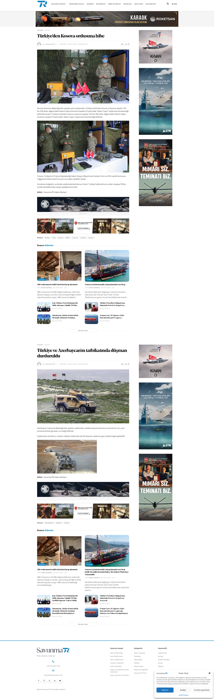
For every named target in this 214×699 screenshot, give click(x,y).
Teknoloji (127, 4)
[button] (209, 673)
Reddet (183, 690)
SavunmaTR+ (151, 4)
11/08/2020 (62, 44)
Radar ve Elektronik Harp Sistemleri (119, 671)
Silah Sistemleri (116, 666)
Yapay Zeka (138, 4)
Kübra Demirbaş (46, 287)
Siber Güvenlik (114, 4)
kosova (60, 238)
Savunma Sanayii (58, 4)
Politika (136, 663)
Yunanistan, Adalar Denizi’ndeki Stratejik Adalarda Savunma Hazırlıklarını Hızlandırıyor (65, 611)
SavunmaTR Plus (140, 673)
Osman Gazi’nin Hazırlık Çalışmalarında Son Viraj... (105, 285)
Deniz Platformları (117, 660)
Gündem (90, 4)
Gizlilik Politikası (183, 695)
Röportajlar (138, 660)
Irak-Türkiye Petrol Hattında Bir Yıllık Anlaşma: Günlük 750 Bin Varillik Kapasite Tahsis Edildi (65, 598)
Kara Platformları (116, 656)
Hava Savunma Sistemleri (119, 675)
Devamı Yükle (83, 330)
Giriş (175, 4)
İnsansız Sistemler (117, 663)
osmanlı (75, 238)
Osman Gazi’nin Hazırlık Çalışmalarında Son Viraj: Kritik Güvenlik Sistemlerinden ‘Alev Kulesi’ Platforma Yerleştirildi (106, 572)
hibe (54, 238)
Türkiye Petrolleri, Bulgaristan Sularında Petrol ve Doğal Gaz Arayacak (112, 598)
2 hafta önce (58, 287)
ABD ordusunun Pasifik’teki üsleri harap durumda (57, 285)
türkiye (83, 238)
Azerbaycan (49, 523)
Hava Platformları (116, 653)
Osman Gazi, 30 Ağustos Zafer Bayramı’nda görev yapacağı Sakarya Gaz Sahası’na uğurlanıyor (114, 611)
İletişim (161, 666)
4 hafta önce (105, 321)
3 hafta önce (57, 308)
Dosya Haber (139, 666)
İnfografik (101, 4)
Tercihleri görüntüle (201, 690)
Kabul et (165, 690)
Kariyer (160, 656)
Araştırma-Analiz (76, 4)
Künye (160, 663)
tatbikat (59, 523)
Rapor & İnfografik (141, 670)
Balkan (47, 238)
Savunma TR (50, 44)
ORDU (68, 238)
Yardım (90, 238)
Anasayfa (40, 30)
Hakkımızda (162, 653)
